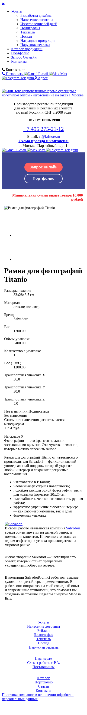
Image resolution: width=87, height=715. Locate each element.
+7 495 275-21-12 (43, 129)
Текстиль (27, 32)
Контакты (19, 61)
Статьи (43, 686)
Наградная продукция (37, 41)
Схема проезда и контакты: (44, 141)
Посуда (26, 36)
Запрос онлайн (43, 167)
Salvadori (73, 528)
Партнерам (43, 658)
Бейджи (43, 631)
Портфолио (20, 53)
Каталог (43, 678)
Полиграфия (30, 28)
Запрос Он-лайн (24, 57)
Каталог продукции (26, 49)
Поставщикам (43, 667)
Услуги (16, 11)
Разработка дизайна (36, 15)
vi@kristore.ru (49, 136)
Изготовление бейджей (38, 24)
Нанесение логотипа (36, 20)
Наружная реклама (35, 45)
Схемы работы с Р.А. (43, 663)
